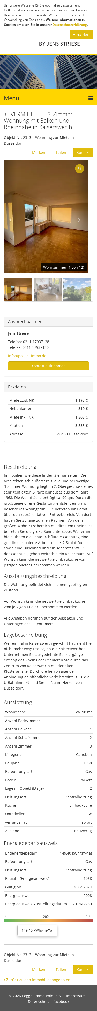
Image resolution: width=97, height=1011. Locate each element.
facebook (61, 1001)
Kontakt (83, 152)
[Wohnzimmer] (46, 216)
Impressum (76, 995)
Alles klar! (81, 34)
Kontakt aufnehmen (48, 365)
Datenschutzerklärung (70, 24)
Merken (38, 152)
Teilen (61, 152)
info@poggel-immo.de (27, 355)
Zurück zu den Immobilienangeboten (37, 979)
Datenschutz (39, 1001)
